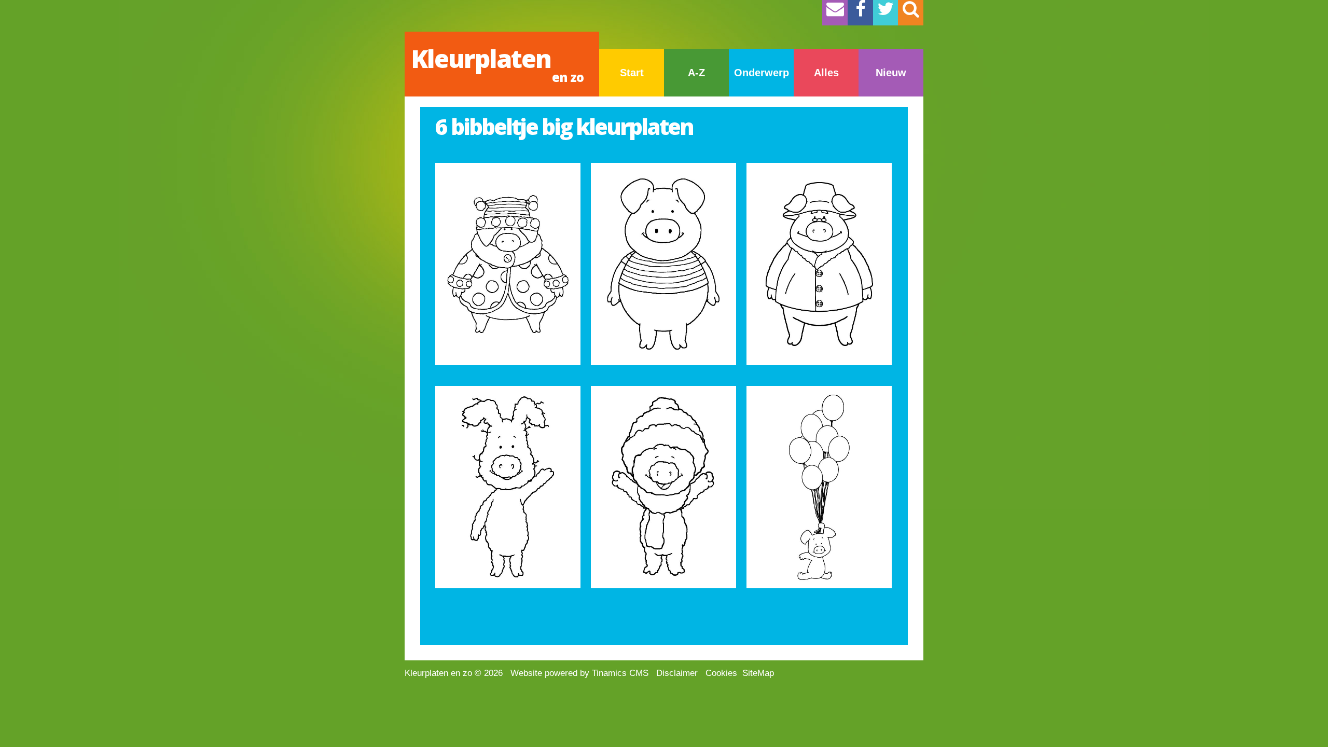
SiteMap (758, 673)
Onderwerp (761, 72)
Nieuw (891, 72)
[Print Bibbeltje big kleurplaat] (507, 264)
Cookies (721, 673)
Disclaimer (677, 673)
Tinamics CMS (620, 673)
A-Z (696, 72)
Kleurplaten (497, 64)
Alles (826, 72)
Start (632, 72)
